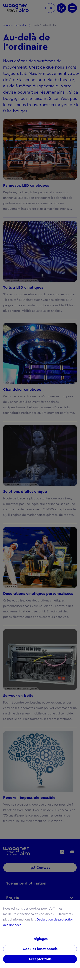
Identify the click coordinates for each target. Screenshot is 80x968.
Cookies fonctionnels (40, 949)
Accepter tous (40, 959)
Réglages (40, 939)
